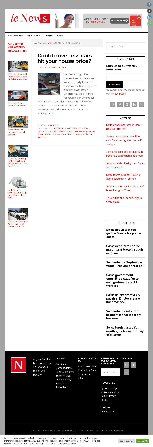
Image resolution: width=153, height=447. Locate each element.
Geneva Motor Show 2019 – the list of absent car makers (18, 224)
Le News (30, 20)
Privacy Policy (118, 93)
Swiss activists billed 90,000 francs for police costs (123, 233)
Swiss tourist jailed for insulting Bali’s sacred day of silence (125, 331)
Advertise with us (87, 366)
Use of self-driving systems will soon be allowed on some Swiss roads (18, 162)
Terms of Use (63, 375)
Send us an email (65, 371)
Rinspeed (42, 137)
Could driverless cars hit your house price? (65, 58)
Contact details (64, 368)
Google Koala (67, 134)
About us (61, 364)
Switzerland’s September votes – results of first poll (125, 264)
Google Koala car (83, 134)
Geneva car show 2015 (84, 131)
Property (54, 125)
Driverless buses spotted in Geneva (17, 104)
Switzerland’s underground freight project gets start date (17, 194)
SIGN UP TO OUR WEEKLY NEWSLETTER (17, 47)
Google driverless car (49, 134)
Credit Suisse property (61, 128)
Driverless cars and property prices (55, 131)
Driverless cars (81, 128)
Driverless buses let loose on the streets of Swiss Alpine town (18, 76)
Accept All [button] (142, 441)
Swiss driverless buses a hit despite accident (17, 132)
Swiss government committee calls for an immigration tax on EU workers (124, 140)
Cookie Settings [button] (126, 441)
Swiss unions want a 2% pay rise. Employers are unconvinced (123, 298)
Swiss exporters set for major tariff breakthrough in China (124, 249)
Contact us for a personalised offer (87, 374)
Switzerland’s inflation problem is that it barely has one (123, 314)
